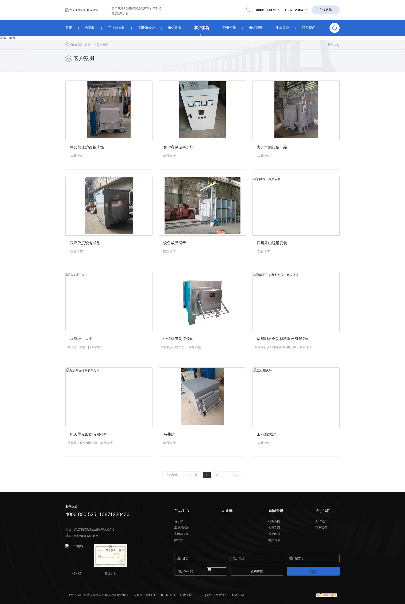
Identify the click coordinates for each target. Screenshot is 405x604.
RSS (201, 595)
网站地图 (221, 595)
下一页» (232, 474)
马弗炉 (169, 434)
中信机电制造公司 (178, 339)
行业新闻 (274, 521)
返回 (330, 44)
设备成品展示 (174, 243)
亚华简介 (282, 28)
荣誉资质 (229, 28)
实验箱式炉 (146, 28)
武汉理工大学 (81, 339)
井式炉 (178, 540)
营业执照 (110, 573)
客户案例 (201, 28)
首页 (68, 28)
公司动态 (274, 527)
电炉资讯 (255, 28)
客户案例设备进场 (178, 147)
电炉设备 (174, 28)
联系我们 (308, 28)
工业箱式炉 (116, 28)
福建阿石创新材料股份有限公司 (283, 339)
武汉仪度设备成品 (85, 243)
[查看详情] (76, 155)
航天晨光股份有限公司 (89, 434)
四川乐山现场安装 (272, 243)
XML (210, 595)
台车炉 (90, 28)
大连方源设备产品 (272, 147)
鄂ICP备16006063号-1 (160, 595)
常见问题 (274, 534)
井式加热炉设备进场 (87, 147)
